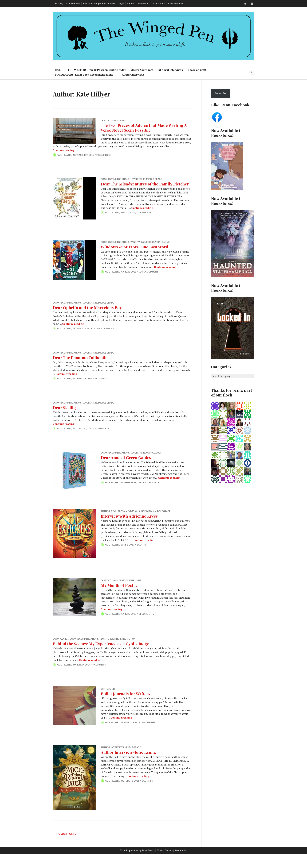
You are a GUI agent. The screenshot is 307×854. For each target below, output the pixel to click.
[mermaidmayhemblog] (215, 413)
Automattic (180, 850)
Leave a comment (148, 271)
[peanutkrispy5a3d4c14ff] (247, 438)
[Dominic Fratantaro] (231, 471)
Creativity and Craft (113, 120)
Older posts (67, 833)
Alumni (130, 3)
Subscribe (220, 93)
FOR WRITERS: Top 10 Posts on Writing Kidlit (97, 70)
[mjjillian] (247, 413)
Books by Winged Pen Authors (99, 3)
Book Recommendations (115, 179)
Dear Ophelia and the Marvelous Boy (87, 307)
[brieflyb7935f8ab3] (239, 479)
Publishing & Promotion (121, 639)
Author (105, 511)
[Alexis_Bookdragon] (215, 430)
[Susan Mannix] (247, 430)
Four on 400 (144, 3)
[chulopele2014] (223, 430)
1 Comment (143, 544)
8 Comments (152, 482)
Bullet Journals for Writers (125, 693)
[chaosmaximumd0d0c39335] (239, 405)
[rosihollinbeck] (247, 462)
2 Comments (103, 155)
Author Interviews (133, 74)
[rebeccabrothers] (223, 479)
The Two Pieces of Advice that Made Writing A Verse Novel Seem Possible (144, 128)
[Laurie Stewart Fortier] (239, 438)
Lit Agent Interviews (170, 70)
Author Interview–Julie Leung (128, 752)
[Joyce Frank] (231, 422)
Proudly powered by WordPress (137, 850)
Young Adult (162, 242)
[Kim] (223, 422)
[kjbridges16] (239, 413)
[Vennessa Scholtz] (239, 454)
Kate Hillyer (64, 155)
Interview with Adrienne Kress (129, 516)
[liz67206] (231, 430)
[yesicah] (215, 471)
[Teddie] (223, 446)
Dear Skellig (64, 407)
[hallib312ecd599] (215, 479)
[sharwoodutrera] (223, 471)
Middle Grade (154, 179)
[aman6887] (247, 454)
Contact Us (159, 3)
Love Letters (137, 179)
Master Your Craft (141, 70)
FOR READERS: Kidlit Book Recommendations (84, 74)
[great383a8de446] (247, 422)
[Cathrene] (231, 446)
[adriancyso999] (231, 438)
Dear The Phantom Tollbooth (79, 357)
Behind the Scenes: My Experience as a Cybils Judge (101, 643)
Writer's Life (133, 580)
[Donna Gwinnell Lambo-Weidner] (247, 471)
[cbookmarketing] (239, 462)
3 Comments (99, 664)
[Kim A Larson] (239, 422)
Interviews (147, 511)
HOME (59, 70)
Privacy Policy (175, 3)
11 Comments (146, 614)
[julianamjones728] (247, 405)
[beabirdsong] (239, 430)
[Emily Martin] (215, 422)
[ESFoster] (215, 462)
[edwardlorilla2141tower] (223, 454)
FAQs (121, 3)
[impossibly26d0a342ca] (231, 479)
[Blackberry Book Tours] (215, 446)
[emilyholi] (231, 413)
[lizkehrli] (223, 438)
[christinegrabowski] (223, 462)
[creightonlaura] (215, 438)
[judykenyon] (231, 454)
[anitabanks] (247, 446)
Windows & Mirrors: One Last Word (134, 246)
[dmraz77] (223, 413)
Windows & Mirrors (142, 242)
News (102, 639)
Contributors (73, 3)
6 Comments (149, 722)
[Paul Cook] (215, 405)
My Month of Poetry (119, 585)
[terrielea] (247, 479)
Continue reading (63, 150)
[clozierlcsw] (223, 405)
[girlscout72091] (239, 471)
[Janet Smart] (231, 405)
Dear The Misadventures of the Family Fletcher (145, 183)
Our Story (58, 3)
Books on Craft (197, 70)
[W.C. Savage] (239, 446)
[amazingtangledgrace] (231, 462)
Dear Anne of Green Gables (126, 457)
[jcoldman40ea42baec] (215, 454)
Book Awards (61, 639)
